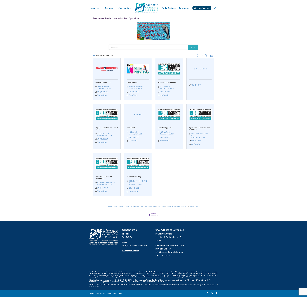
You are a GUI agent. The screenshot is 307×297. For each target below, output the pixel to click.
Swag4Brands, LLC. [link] (103, 82)
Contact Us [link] (184, 8)
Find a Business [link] (169, 8)
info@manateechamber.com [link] (134, 245)
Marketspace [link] (152, 206)
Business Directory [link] (112, 206)
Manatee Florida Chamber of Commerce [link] (153, 280)
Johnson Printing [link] (134, 177)
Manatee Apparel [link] (164, 128)
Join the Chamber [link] (202, 8)
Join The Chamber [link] (194, 206)
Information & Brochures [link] (181, 206)
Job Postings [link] (161, 206)
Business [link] (109, 8)
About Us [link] (95, 8)
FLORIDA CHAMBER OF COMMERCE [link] (139, 285)
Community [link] (123, 8)
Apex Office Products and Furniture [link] (199, 128)
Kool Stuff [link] (131, 128)
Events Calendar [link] (135, 206)
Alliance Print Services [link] (167, 82)
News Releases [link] (124, 206)
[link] (146, 8)
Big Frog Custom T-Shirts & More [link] (106, 128)
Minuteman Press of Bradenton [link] (103, 177)
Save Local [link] (144, 206)
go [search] (194, 47)
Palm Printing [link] (132, 82)
